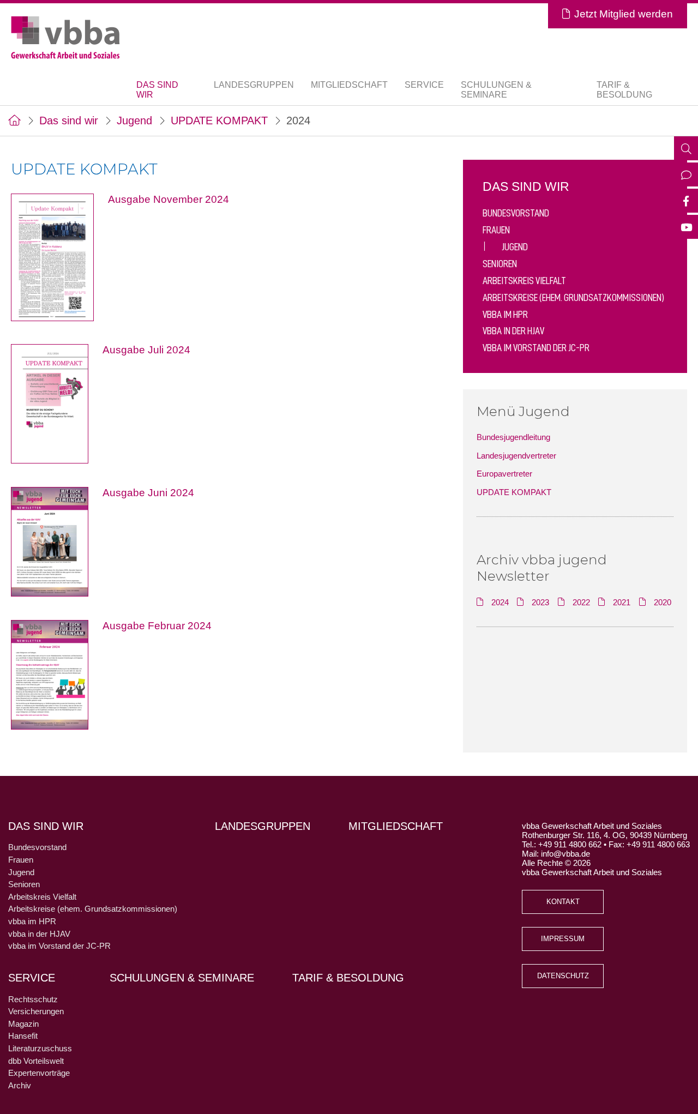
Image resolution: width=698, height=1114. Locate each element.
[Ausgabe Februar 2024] (57, 673)
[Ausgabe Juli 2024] (57, 403)
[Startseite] (14, 121)
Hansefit (23, 1035)
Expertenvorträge (39, 1072)
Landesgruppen (254, 84)
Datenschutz (563, 976)
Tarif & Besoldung (624, 89)
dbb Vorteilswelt (36, 1060)
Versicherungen (36, 1011)
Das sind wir (68, 121)
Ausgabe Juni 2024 (148, 492)
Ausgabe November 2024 (168, 199)
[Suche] (686, 149)
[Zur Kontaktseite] (686, 175)
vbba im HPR (505, 314)
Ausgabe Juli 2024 (146, 350)
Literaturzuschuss (40, 1048)
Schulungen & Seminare (496, 89)
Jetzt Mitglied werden (623, 14)
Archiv (19, 1085)
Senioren (500, 263)
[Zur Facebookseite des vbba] (686, 202)
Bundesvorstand (516, 213)
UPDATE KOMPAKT (219, 121)
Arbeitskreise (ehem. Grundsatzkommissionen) (573, 297)
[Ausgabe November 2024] (59, 256)
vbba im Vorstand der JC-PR (536, 347)
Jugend (134, 121)
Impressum (563, 939)
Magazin (23, 1023)
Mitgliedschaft (349, 84)
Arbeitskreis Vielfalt (524, 280)
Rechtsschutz (33, 999)
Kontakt (563, 902)
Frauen (496, 230)
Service (31, 978)
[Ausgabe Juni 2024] (57, 540)
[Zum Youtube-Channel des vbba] (686, 228)
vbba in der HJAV (513, 331)
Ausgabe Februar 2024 (157, 625)
